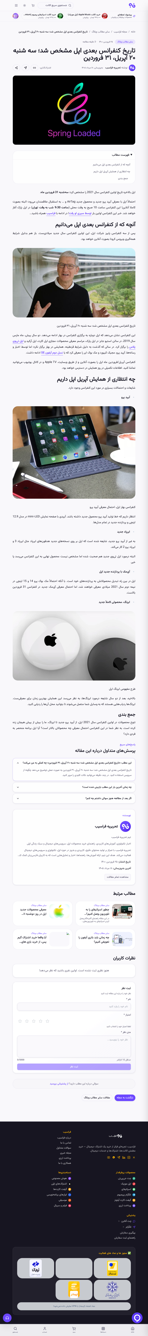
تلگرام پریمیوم (124, 1195)
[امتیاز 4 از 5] (40, 1021)
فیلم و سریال (60, 1205)
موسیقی (63, 1200)
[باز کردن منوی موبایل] (16, 5)
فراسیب (50, 213)
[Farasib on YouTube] (108, 1157)
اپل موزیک (126, 1184)
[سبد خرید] (32, 5)
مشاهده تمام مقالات (118, 877)
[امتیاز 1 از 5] (20, 1021)
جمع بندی (123, 179)
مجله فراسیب (120, 32)
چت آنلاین (126, 1221)
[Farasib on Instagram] (128, 1157)
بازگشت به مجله (125, 1098)
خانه (133, 32)
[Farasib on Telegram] (118, 1157)
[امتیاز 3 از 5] (34, 1021)
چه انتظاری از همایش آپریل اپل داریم (111, 172)
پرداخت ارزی (65, 1158)
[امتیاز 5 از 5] (47, 1021)
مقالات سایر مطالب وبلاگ (97, 1098)
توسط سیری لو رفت (80, 213)
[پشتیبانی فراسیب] (7, 1318)
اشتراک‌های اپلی (59, 1184)
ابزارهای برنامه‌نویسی (57, 1195)
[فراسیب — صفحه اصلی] (132, 5)
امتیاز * (127, 1015)
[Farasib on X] (133, 1157)
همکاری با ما (64, 1163)
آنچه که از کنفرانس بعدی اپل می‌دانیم (111, 165)
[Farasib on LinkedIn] (123, 1157)
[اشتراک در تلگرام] (25, 68)
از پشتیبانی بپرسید (59, 1084)
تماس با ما (65, 1143)
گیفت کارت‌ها (60, 1189)
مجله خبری (65, 1153)
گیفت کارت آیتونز (122, 1200)
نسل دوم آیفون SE (52, 353)
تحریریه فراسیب (113, 68)
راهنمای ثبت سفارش (124, 1238)
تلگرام (128, 1227)
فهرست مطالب (120, 155)
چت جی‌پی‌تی (124, 1178)
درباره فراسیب (64, 1138)
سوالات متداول (63, 1148)
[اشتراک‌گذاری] (16, 68)
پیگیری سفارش (127, 1233)
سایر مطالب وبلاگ (101, 32)
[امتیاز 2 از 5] (27, 1021)
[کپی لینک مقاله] (34, 68)
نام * (128, 999)
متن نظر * (126, 1032)
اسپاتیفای (126, 1189)
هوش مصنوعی (59, 1178)
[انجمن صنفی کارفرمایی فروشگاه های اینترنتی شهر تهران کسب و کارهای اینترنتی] (112, 1290)
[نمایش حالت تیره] (24, 5)
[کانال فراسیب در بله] (113, 1157)
